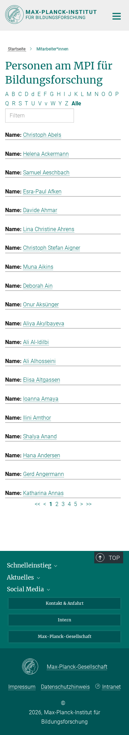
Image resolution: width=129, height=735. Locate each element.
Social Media (26, 589)
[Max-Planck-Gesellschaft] (34, 667)
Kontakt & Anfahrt (65, 603)
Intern (64, 619)
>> (89, 504)
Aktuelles (21, 577)
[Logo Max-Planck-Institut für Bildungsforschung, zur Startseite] (51, 14)
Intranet (111, 687)
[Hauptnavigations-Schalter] (116, 16)
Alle (76, 103)
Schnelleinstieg (30, 565)
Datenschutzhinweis (65, 687)
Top (114, 557)
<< (37, 504)
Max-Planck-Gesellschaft (65, 636)
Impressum (21, 687)
